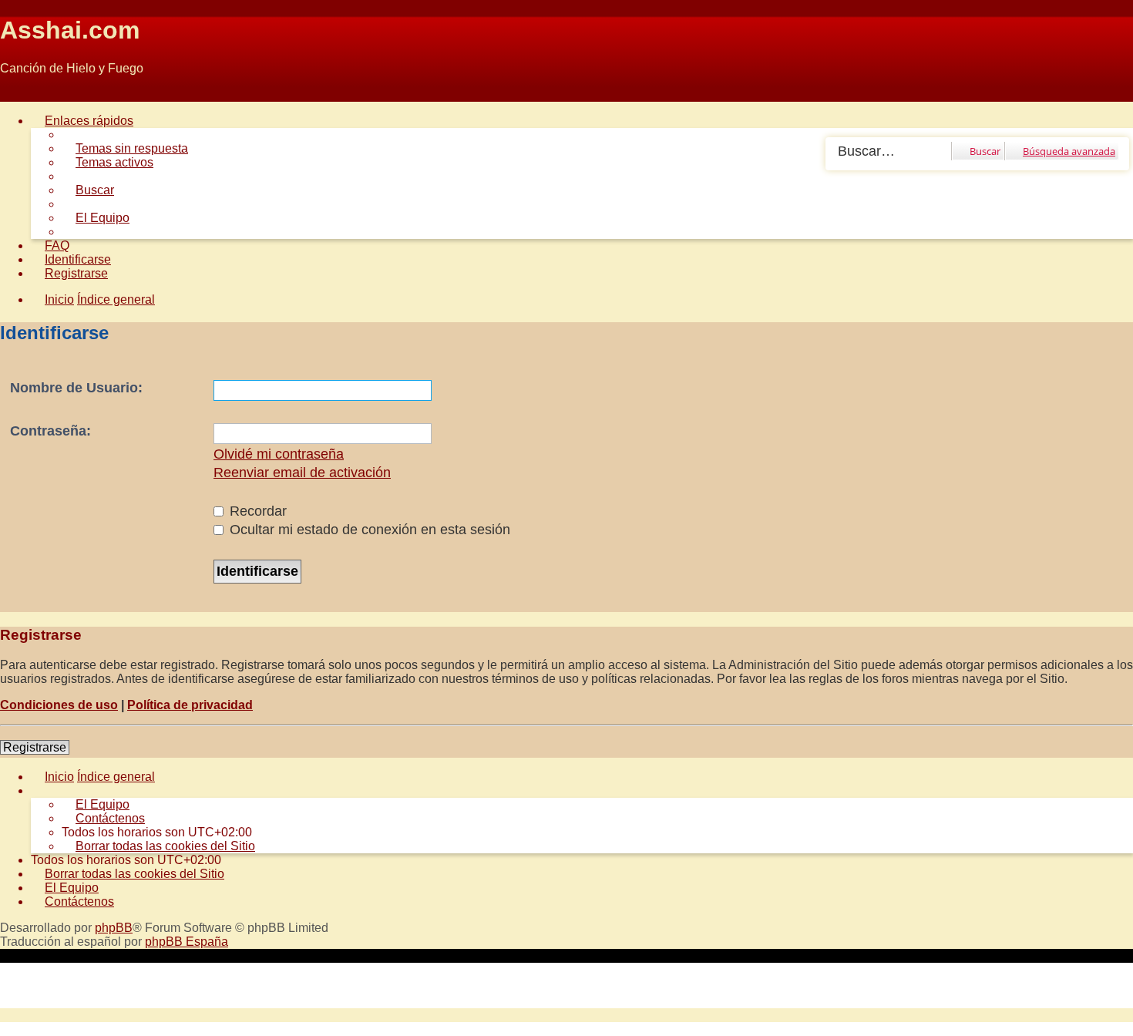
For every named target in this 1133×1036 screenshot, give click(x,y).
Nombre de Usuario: (76, 387)
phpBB (114, 927)
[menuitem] (125, 148)
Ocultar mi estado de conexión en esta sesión (368, 529)
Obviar (18, 94)
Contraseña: (50, 431)
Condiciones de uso (59, 704)
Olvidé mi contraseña (278, 454)
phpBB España (186, 941)
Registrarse (34, 747)
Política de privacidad (190, 704)
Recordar (256, 511)
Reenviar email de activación (302, 472)
